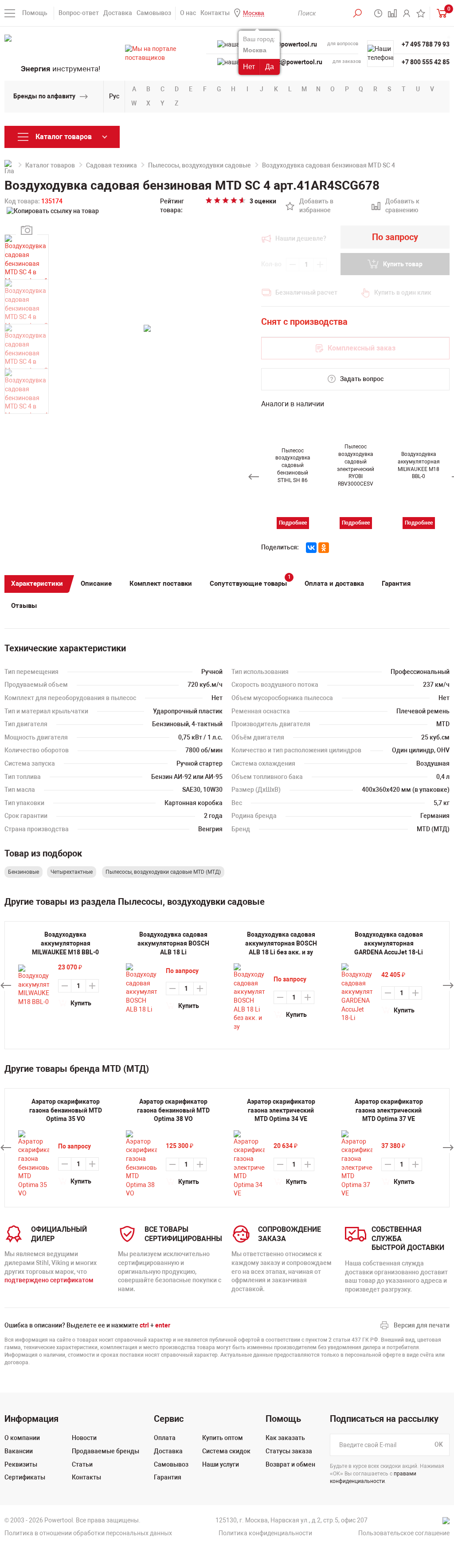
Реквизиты (20, 1464)
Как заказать (285, 1437)
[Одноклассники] (323, 547)
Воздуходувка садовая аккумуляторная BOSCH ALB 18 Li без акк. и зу (281, 943)
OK (438, 1444)
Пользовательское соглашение (404, 1533)
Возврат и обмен (290, 1464)
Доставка (117, 12)
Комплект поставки (160, 584)
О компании (22, 1437)
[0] (439, 13)
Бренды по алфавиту (44, 96)
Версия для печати (422, 1325)
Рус (114, 96)
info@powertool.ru (290, 44)
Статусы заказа (289, 1451)
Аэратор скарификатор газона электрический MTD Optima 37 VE (389, 1110)
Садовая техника (111, 165)
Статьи (82, 1464)
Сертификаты (24, 1477)
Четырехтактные (72, 872)
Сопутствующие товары (250, 581)
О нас (188, 12)
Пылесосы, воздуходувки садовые (199, 165)
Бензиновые (23, 872)
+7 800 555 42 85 (426, 62)
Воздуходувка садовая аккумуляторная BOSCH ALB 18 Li (173, 943)
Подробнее (293, 523)
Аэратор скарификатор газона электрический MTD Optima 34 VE (281, 1110)
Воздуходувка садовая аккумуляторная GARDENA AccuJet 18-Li (388, 943)
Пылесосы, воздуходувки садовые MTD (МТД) (163, 872)
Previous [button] (253, 476)
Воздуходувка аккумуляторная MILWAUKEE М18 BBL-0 (65, 943)
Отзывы (24, 606)
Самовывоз (154, 12)
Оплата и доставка (334, 584)
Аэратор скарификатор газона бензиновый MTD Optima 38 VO (173, 1110)
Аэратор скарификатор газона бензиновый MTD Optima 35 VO (65, 1110)
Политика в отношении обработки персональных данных (88, 1533)
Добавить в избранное (316, 206)
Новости (84, 1437)
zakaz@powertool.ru (293, 62)
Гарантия (396, 584)
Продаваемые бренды (105, 1451)
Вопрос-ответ (79, 12)
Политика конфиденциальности (265, 1533)
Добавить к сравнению (402, 206)
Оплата (165, 1437)
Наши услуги (220, 1464)
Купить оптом (222, 1437)
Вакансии (18, 1451)
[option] (292, 471)
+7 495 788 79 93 (426, 44)
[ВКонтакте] (311, 547)
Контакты (215, 12)
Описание (96, 584)
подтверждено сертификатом (49, 1280)
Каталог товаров (50, 165)
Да (269, 66)
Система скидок (226, 1451)
